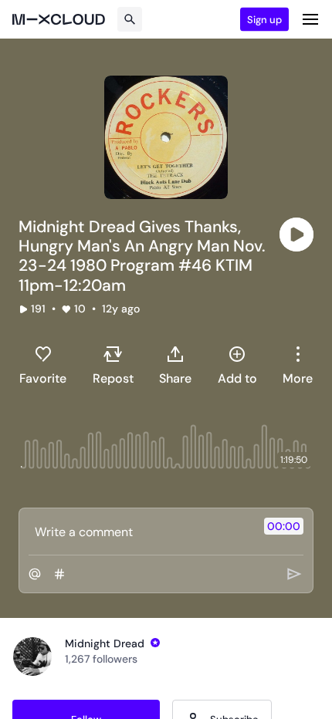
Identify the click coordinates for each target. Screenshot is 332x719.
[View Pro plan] (155, 642)
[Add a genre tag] (59, 574)
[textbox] (140, 531)
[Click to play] (296, 234)
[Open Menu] (310, 19)
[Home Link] (58, 19)
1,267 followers (101, 659)
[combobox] (297, 365)
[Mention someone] (35, 574)
